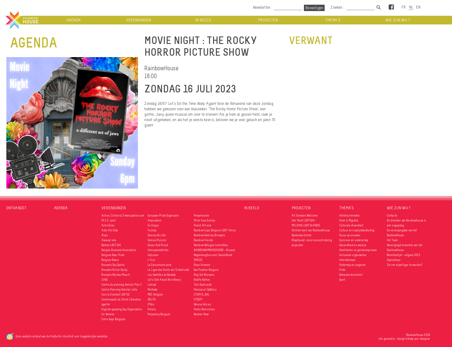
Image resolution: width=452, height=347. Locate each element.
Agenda (73, 20)
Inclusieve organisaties (352, 255)
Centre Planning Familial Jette (119, 289)
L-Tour (151, 260)
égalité (105, 304)
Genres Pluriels (157, 240)
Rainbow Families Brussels (209, 235)
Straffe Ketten (202, 279)
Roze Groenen (202, 265)
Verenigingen (138, 20)
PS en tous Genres (204, 220)
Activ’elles (107, 225)
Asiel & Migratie (348, 220)
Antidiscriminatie (349, 215)
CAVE (104, 279)
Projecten (268, 20)
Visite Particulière (204, 309)
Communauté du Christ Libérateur (121, 299)
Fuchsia (152, 230)
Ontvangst (16, 207)
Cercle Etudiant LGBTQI (115, 294)
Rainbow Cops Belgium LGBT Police (215, 230)
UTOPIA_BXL (202, 294)
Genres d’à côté (157, 235)
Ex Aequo (153, 225)
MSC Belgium (155, 294)
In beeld (203, 20)
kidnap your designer (418, 338)
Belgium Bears (110, 260)
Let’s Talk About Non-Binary (164, 279)
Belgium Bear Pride (113, 255)
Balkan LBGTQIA (111, 245)
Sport (342, 279)
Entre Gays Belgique (113, 319)
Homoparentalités (158, 250)
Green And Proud (158, 245)
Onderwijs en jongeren (352, 265)
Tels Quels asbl (203, 284)
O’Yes (151, 304)
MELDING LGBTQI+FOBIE (306, 225)
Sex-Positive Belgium (206, 270)
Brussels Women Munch (115, 274)
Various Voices (202, 304)
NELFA (152, 299)
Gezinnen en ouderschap (353, 240)
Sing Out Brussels (204, 274)
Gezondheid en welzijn (352, 245)
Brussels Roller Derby (114, 270)
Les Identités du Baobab (162, 274)
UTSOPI (198, 299)
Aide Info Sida (109, 230)
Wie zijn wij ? (397, 20)
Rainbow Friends (203, 240)
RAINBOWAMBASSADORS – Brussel (214, 250)
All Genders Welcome (305, 215)
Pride (342, 270)
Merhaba (152, 289)
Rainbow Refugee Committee (211, 245)
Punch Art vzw (202, 225)
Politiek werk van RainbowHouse (311, 230)
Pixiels (152, 309)
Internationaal (347, 260)
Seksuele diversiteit (351, 274)
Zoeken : (338, 7)
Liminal (152, 284)
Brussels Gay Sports (113, 265)
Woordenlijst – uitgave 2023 (403, 255)
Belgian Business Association (118, 250)
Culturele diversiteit (351, 225)
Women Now (201, 314)
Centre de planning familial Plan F (121, 284)
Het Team (392, 240)
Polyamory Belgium (159, 314)
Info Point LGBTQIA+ (304, 220)
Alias (104, 235)
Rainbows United (301, 235)
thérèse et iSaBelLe (205, 289)
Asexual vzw (108, 240)
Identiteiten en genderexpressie (358, 250)
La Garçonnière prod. (160, 265)
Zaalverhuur (394, 260)
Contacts (392, 215)
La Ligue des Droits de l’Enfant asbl (168, 270)
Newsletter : (262, 7)
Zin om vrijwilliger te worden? (404, 265)
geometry (389, 338)
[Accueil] (21, 20)
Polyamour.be (201, 215)
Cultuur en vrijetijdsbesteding (356, 230)
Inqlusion (153, 255)
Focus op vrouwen (349, 235)
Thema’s (332, 20)
